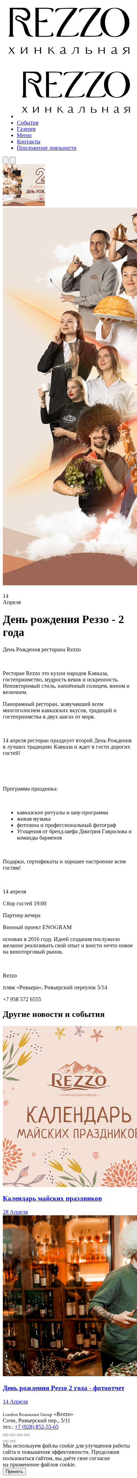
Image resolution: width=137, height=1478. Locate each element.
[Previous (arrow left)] (5, 1441)
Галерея (26, 129)
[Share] (12, 1435)
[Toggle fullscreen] (19, 1435)
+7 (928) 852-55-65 (37, 1427)
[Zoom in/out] (27, 1435)
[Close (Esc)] (5, 1435)
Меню (24, 135)
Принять (14, 1471)
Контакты (28, 141)
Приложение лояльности (47, 148)
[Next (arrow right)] (12, 1441)
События (27, 123)
